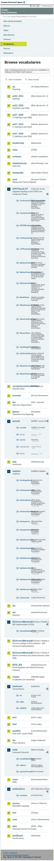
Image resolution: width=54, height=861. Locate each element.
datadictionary (19, 163)
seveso (16, 803)
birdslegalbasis (25, 480)
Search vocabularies (15, 79)
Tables (5, 30)
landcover (17, 686)
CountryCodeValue (25, 213)
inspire (15, 677)
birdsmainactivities (25, 490)
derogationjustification (25, 530)
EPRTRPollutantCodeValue (25, 226)
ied (13, 612)
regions (23, 765)
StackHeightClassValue (25, 347)
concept (23, 428)
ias (13, 606)
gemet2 (16, 421)
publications (18, 789)
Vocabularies (8, 44)
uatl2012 (23, 708)
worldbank (17, 836)
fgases (15, 412)
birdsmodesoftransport (25, 512)
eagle (22, 702)
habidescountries (25, 540)
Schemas (7, 39)
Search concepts (33, 79)
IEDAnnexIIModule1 (21, 622)
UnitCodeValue (25, 353)
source (22, 440)
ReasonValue (25, 333)
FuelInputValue (25, 238)
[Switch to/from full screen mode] (38, 6)
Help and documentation (12, 21)
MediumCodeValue (25, 263)
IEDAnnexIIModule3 (21, 641)
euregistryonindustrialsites (21, 386)
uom (14, 819)
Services (6, 49)
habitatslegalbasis (25, 548)
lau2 (14, 724)
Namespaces (8, 53)
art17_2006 (17, 115)
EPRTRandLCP (20, 189)
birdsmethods (25, 500)
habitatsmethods (25, 568)
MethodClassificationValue (25, 272)
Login (34, 6)
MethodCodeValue (25, 283)
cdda (14, 150)
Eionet (13, 16)
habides (16, 471)
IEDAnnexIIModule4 (21, 653)
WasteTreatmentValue (25, 374)
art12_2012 (17, 96)
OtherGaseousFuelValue (25, 305)
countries (23, 795)
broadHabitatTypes (25, 759)
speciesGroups (25, 772)
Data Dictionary (22, 16)
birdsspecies (25, 521)
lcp (13, 740)
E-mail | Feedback (10, 853)
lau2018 (16, 731)
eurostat (16, 395)
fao (14, 402)
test (14, 813)
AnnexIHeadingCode (25, 631)
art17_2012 (17, 124)
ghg (14, 462)
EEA (14, 2)
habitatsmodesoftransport (25, 579)
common (16, 156)
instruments (24, 598)
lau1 (14, 717)
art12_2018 (17, 105)
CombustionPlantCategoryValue (25, 201)
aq (13, 87)
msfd (14, 750)
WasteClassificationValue (25, 366)
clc (21, 695)
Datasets (6, 26)
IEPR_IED (17, 665)
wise (14, 826)
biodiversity (18, 143)
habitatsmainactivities (25, 558)
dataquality (17, 173)
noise (15, 779)
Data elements (8, 35)
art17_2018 (17, 134)
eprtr (14, 179)
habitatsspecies (25, 589)
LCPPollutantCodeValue (25, 249)
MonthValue (24, 297)
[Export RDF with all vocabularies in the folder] (47, 194)
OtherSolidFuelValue (25, 319)
